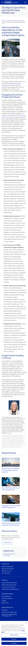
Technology (6, 555)
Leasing (4, 600)
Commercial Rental (7, 598)
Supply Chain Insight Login (9, 612)
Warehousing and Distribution (10, 589)
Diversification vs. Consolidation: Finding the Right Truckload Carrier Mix (11, 470)
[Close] (26, 623)
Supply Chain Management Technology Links (9, 615)
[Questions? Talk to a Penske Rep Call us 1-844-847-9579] (25, 2)
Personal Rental (6, 596)
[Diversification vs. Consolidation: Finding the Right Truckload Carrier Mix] (11, 462)
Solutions (8, 20)
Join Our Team (6, 573)
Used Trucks (5, 603)
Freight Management (9, 554)
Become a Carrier (6, 571)
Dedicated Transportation (9, 585)
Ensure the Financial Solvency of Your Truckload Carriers (11, 489)
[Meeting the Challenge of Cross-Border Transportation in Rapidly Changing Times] (11, 499)
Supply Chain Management (9, 582)
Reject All (14, 639)
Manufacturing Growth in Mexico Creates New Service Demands (11, 524)
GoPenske (4, 610)
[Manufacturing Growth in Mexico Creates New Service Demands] (11, 517)
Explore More (7, 542)
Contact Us (5, 564)
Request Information (7, 566)
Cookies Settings (14, 635)
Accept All (13, 643)
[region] (14, 633)
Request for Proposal (7, 568)
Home (3, 20)
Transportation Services (17, 20)
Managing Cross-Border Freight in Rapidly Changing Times (11, 506)
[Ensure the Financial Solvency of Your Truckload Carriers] (11, 481)
